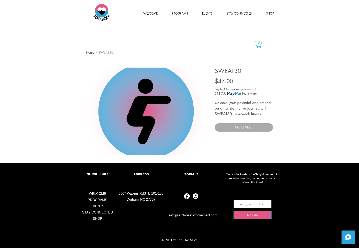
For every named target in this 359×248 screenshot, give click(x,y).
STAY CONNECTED (97, 212)
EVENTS (97, 206)
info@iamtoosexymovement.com (193, 215)
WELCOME (97, 193)
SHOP (97, 218)
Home (90, 52)
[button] (207, 13)
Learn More (249, 93)
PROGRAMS (97, 200)
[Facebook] (187, 196)
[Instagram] (195, 196)
